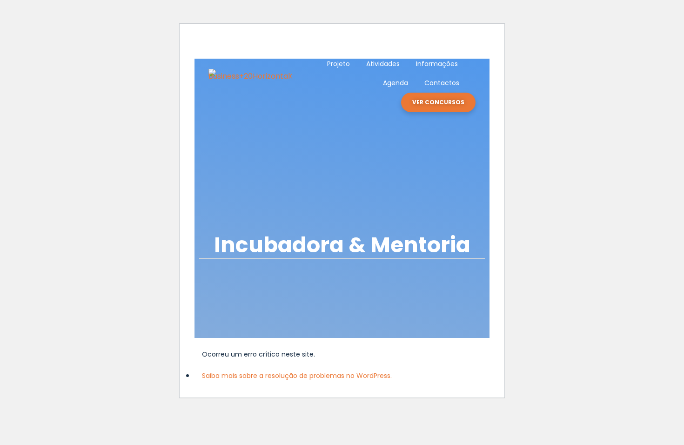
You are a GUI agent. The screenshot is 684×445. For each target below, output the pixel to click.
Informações (437, 63)
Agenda (395, 83)
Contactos (441, 83)
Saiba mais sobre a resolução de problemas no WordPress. (297, 375)
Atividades (383, 63)
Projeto (338, 63)
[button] (438, 102)
